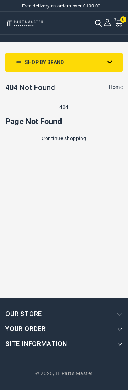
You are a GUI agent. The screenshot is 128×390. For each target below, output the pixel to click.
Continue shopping (64, 138)
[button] (98, 24)
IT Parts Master (74, 373)
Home (116, 87)
